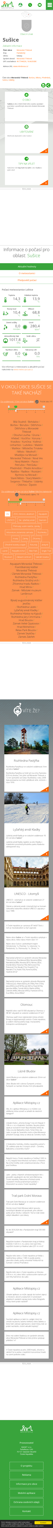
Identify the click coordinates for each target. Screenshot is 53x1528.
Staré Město (17, 478)
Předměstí (46, 77)
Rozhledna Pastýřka (26, 577)
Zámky (25, 538)
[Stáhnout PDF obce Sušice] (43, 85)
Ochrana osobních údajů (26, 1502)
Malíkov (16, 448)
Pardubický (21, 53)
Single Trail (46, 550)
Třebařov (27, 481)
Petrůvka (32, 465)
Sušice (11, 39)
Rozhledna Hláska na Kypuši (25, 613)
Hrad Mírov (26, 587)
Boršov (32, 77)
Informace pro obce (26, 1483)
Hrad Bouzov (26, 620)
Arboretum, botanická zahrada (19, 532)
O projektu (26, 1465)
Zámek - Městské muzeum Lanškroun (26, 592)
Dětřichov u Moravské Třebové (26, 430)
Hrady (15, 538)
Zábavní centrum (24, 557)
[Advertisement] (26, 217)
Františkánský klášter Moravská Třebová (26, 568)
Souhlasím (43, 1523)
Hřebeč (15, 438)
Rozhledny (42, 532)
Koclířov (25, 438)
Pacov (35, 461)
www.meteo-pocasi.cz (23, 369)
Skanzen (42, 520)
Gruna (35, 435)
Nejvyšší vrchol (18, 550)
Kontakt (26, 1511)
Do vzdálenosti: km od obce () (26, 491)
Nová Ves (38, 458)
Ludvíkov (28, 445)
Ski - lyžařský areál (27, 520)
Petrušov (20, 465)
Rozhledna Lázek (26, 607)
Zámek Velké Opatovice (26, 623)
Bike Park (33, 550)
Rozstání (36, 471)
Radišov (15, 471)
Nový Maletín (22, 461)
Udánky (11, 80)
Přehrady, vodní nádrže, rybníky (26, 526)
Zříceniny (36, 538)
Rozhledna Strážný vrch (26, 580)
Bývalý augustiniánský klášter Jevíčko (26, 602)
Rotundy (33, 544)
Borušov (24, 425)
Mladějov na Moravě (26, 455)
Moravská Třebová (24, 50)
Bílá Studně (19, 421)
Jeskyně (45, 544)
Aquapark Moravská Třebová (26, 563)
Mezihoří (31, 451)
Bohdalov (33, 421)
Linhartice (15, 445)
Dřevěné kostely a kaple (15, 544)
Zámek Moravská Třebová (26, 573)
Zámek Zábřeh (26, 636)
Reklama (26, 1474)
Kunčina (26, 441)
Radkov (25, 471)
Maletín (39, 445)
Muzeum (8, 557)
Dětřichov (36, 425)
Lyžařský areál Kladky (25, 610)
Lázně (5, 550)
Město (38, 77)
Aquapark (43, 514)
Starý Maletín (33, 478)
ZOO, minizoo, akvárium (24, 514)
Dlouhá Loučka (22, 435)
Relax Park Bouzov (26, 630)
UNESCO (11, 520)
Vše (7, 514)
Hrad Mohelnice (26, 626)
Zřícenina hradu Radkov (26, 583)
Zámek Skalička (25, 633)
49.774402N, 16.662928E (26, 61)
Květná (37, 441)
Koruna (36, 438)
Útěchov (22, 484)
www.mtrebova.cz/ (20, 66)
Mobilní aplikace (26, 1493)
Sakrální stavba (42, 557)
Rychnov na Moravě (25, 474)
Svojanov (15, 481)
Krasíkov (15, 441)
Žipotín (33, 484)
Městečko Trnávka (32, 448)
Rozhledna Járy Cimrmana (25, 617)
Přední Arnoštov (33, 468)
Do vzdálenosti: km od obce (17, 401)
